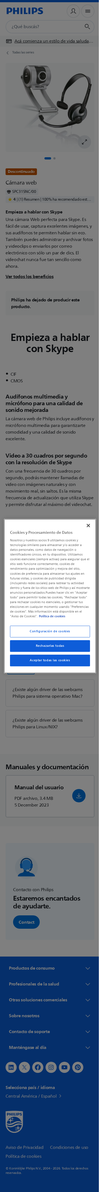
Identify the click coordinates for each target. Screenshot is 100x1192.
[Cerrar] (85, 523)
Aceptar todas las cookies (48, 662)
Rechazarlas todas (48, 648)
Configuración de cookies (48, 633)
